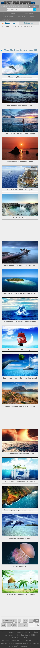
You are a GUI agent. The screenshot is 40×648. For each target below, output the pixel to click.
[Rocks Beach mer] (20, 215)
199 (31, 621)
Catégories (28, 23)
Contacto (19, 632)
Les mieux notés (8, 17)
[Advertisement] (20, 44)
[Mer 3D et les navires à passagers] (20, 187)
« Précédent (8, 621)
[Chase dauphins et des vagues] (20, 74)
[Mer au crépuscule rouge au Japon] (20, 159)
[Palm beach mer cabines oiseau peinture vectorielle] (20, 592)
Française (34, 6)
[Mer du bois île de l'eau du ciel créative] (20, 479)
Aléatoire (21, 17)
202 (9, 625)
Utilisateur (6, 20)
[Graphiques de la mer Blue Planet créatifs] (20, 319)
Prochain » (23, 625)
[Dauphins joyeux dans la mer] (20, 536)
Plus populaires (27, 14)
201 (3, 625)
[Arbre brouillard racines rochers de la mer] (20, 263)
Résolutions (9, 23)
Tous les (14, 14)
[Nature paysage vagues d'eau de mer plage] (20, 507)
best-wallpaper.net (19, 638)
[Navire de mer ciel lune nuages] (20, 347)
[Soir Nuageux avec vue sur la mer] (20, 103)
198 (25, 621)
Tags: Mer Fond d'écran (27, 26)
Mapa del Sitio (14, 635)
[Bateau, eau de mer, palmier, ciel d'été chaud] (20, 376)
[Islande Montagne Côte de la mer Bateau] (20, 404)
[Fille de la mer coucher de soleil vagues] (20, 131)
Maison (4, 14)
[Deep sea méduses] (20, 564)
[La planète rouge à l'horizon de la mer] (20, 451)
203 (14, 625)
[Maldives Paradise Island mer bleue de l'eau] (20, 291)
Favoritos (27, 632)
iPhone (31, 17)
